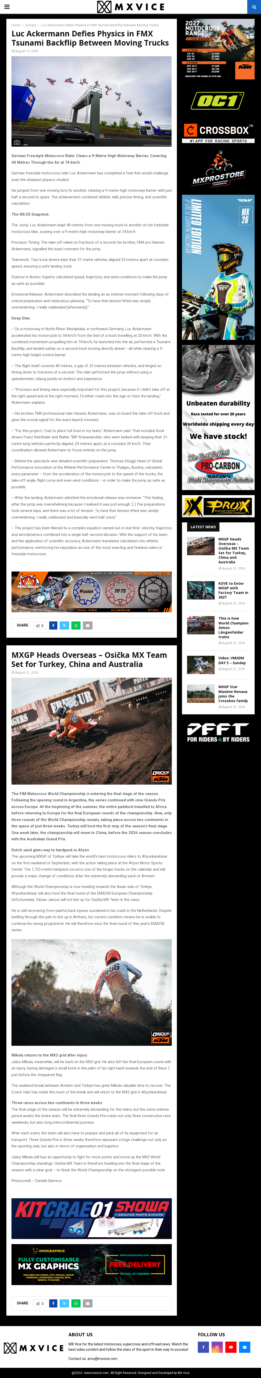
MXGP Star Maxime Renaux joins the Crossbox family (233, 693)
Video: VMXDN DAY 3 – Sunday (232, 660)
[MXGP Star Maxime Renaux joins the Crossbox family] (201, 694)
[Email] (244, 1347)
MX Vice (183, 1373)
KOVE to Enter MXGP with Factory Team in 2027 (233, 590)
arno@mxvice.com (102, 1359)
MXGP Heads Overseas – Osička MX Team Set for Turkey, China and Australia (233, 551)
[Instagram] (217, 1347)
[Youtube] (231, 1347)
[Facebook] (203, 1347)
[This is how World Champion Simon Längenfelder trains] (201, 625)
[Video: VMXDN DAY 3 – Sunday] (201, 665)
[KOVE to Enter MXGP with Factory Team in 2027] (201, 590)
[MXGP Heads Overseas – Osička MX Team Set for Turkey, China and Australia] (201, 546)
